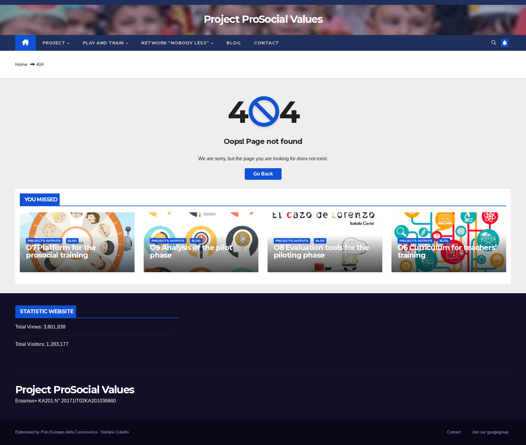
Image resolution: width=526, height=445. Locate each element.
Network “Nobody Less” (175, 43)
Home (21, 64)
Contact (266, 43)
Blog (233, 43)
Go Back (263, 173)
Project (55, 43)
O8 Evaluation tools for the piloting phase (321, 251)
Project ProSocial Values (263, 19)
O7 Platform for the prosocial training (61, 251)
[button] (493, 42)
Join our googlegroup (490, 432)
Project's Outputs (44, 240)
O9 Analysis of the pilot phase (191, 251)
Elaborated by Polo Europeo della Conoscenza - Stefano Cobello (72, 432)
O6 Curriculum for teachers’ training (447, 251)
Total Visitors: (30, 344)
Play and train (104, 43)
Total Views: (29, 326)
